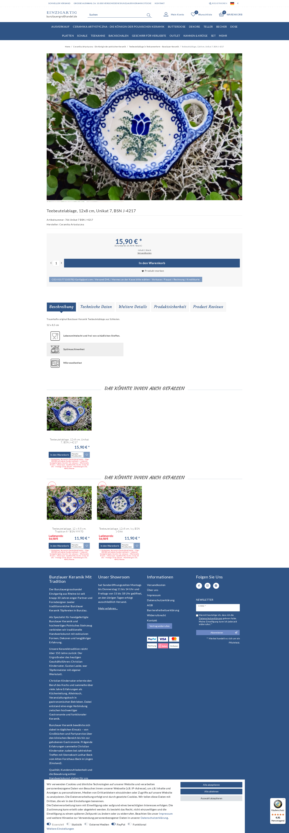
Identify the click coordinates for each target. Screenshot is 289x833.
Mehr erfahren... (108, 608)
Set (213, 35)
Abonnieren (217, 632)
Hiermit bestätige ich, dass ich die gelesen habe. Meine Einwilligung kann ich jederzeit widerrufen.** (218, 620)
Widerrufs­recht (156, 615)
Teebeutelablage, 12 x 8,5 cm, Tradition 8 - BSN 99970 (69, 530)
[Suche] (149, 15)
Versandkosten (156, 584)
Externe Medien (99, 824)
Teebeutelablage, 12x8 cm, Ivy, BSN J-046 (119, 530)
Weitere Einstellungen (60, 828)
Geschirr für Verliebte (149, 35)
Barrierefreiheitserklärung (163, 610)
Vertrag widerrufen (160, 626)
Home (67, 46)
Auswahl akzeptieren (211, 798)
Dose (234, 26)
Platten (68, 35)
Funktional (139, 824)
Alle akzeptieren (211, 784)
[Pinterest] (216, 586)
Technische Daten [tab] (96, 306)
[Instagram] (208, 586)
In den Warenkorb (152, 263)
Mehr (223, 35)
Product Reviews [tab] (208, 306)
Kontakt (160, 3)
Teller (208, 26)
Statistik (77, 824)
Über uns (152, 589)
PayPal (121, 824)
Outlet (175, 35)
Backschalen (119, 35)
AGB (150, 605)
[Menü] (284, 800)
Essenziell (58, 824)
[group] (69, 413)
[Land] (232, 3)
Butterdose (177, 26)
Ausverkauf (60, 26)
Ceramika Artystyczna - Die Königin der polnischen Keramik (119, 26)
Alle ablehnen (211, 791)
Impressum (154, 595)
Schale (82, 35)
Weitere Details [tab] (133, 306)
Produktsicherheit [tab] (170, 306)
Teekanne (98, 35)
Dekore (194, 26)
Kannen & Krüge (195, 35)
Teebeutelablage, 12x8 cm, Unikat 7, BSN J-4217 (69, 441)
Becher (221, 26)
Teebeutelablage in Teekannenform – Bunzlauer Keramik (154, 46)
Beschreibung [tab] (61, 306)
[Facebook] (199, 586)
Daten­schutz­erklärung (160, 600)
